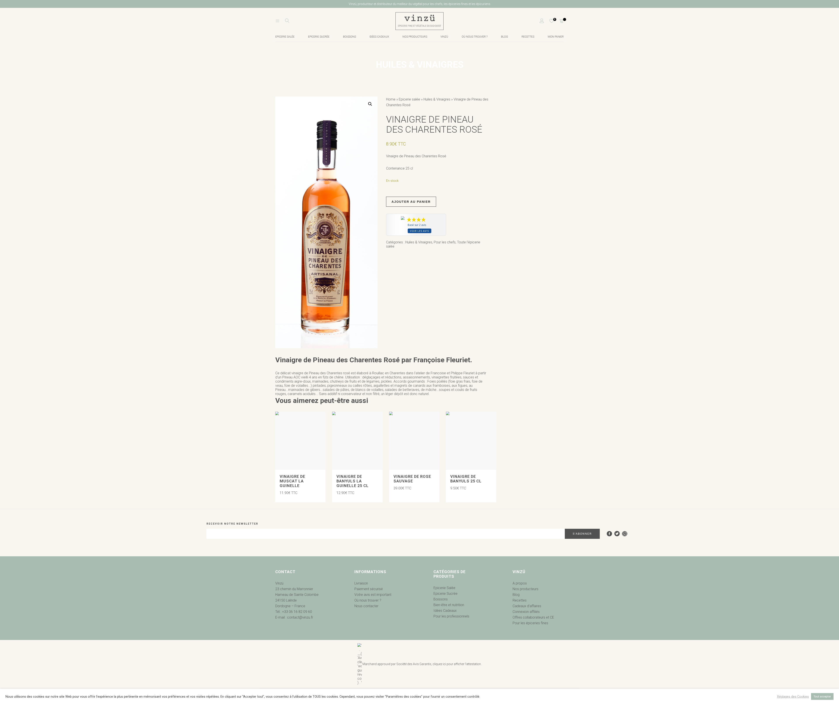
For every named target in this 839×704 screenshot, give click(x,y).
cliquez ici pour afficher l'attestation (457, 664)
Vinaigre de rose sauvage (412, 478)
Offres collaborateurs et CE (533, 617)
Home (390, 99)
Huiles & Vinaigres (436, 99)
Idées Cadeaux (445, 611)
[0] (549, 21)
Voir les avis (419, 230)
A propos (520, 583)
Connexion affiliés (526, 612)
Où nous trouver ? (474, 36)
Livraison (361, 583)
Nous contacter (366, 606)
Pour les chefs (445, 242)
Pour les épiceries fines (530, 623)
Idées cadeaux (379, 36)
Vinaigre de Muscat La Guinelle (292, 481)
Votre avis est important (372, 595)
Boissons (349, 36)
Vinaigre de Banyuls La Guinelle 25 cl (352, 481)
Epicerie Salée (444, 588)
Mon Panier (556, 36)
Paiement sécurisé (368, 589)
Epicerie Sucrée (318, 36)
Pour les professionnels (451, 616)
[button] (370, 104)
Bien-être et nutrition (448, 605)
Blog (504, 36)
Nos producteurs (414, 36)
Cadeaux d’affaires (527, 606)
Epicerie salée (285, 36)
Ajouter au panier (411, 201)
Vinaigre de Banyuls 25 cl (466, 478)
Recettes (528, 36)
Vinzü (444, 36)
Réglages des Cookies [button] (793, 697)
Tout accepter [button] (822, 696)
